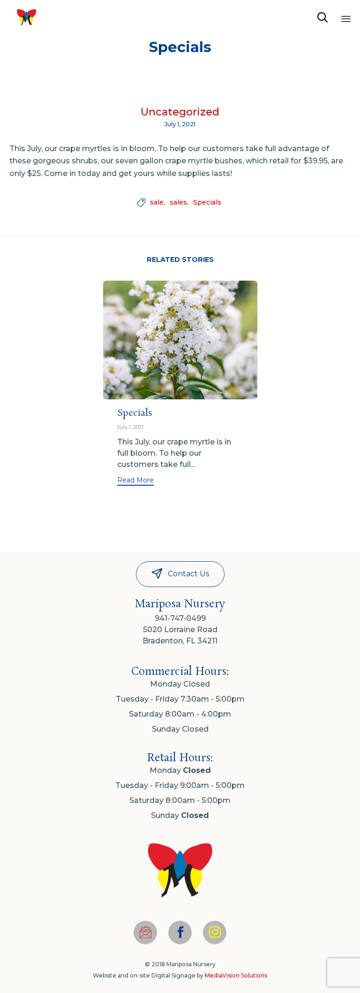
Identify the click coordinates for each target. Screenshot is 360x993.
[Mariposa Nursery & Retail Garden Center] (26, 17)
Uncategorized (180, 112)
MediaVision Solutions (236, 975)
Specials (207, 202)
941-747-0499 (180, 618)
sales (178, 202)
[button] (135, 481)
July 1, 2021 (130, 427)
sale (157, 202)
